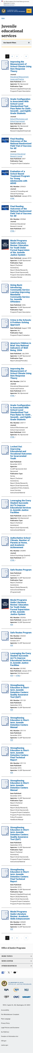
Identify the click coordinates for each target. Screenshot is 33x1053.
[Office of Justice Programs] (3, 11)
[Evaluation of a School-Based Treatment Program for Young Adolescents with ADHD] (5, 173)
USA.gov (3, 1041)
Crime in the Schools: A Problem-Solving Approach (20, 322)
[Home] (16, 11)
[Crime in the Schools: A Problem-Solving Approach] (5, 327)
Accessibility (5, 1010)
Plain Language (5, 1019)
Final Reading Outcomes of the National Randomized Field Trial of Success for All (20, 144)
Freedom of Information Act (9, 1036)
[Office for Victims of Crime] (16, 998)
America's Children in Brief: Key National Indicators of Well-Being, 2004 (20, 347)
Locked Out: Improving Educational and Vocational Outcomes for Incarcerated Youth (21, 452)
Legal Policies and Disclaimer (10, 1027)
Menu (28, 11)
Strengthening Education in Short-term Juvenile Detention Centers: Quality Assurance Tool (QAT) (19, 691)
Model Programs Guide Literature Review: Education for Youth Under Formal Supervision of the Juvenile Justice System (19, 247)
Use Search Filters (9, 43)
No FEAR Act (5, 1032)
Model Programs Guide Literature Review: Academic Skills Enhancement (20, 915)
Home (3, 18)
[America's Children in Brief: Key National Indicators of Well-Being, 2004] (5, 350)
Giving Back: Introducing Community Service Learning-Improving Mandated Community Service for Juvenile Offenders (20, 293)
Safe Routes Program (21, 570)
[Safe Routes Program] (5, 577)
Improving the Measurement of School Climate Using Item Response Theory (20, 66)
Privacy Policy (5, 1023)
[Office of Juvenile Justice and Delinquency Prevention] (6, 998)
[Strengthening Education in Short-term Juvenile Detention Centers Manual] (5, 725)
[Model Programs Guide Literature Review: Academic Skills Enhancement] (5, 919)
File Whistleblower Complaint (10, 1014)
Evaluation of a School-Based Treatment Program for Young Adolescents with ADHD (20, 177)
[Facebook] (3, 973)
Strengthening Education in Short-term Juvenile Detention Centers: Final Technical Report (19, 754)
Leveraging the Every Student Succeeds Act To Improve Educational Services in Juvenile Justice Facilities (20, 506)
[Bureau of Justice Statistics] (16, 992)
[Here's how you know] (16, 3)
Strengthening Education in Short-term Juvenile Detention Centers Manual (19, 723)
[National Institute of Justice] (26, 991)
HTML (12, 198)
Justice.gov (4, 1045)
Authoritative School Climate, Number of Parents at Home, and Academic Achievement (20, 543)
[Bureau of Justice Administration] (6, 991)
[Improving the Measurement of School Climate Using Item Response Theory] (5, 69)
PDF (11, 625)
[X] (9, 973)
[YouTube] (15, 973)
